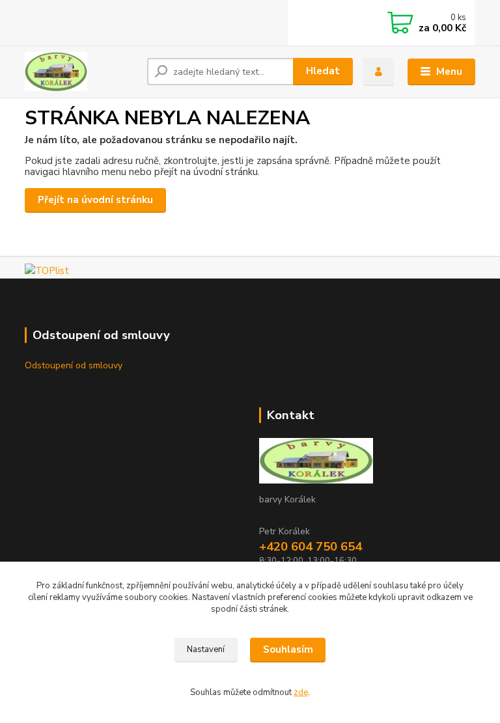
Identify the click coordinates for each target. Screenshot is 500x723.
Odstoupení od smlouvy (73, 365)
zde (301, 692)
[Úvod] (81, 71)
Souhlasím (288, 649)
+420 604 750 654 (310, 546)
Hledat (323, 70)
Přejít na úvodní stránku (95, 199)
